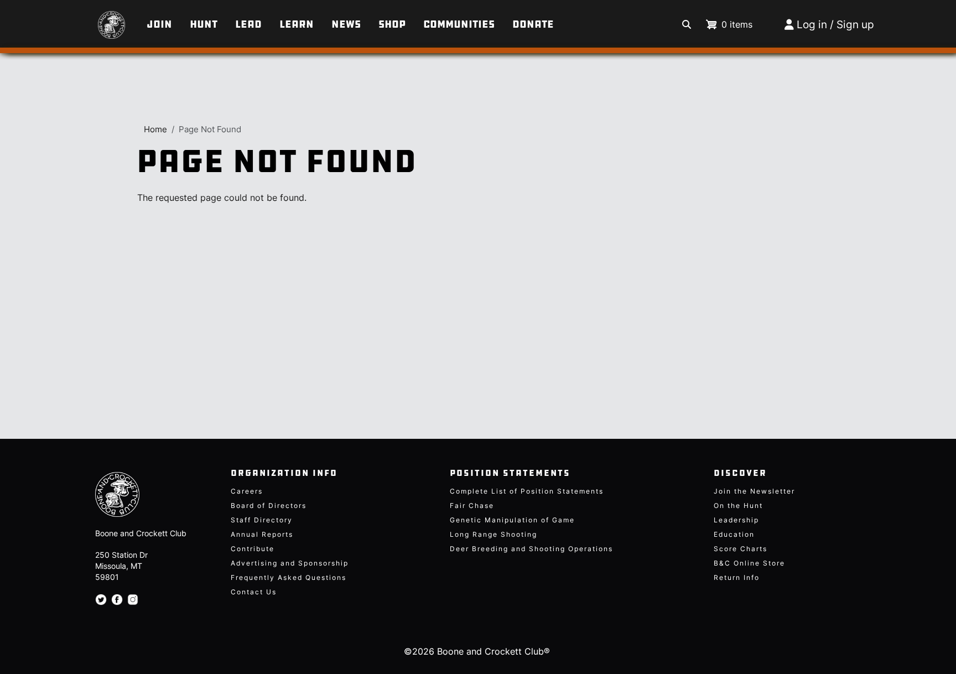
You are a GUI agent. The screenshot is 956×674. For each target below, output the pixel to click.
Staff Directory (262, 520)
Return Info (737, 577)
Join (159, 24)
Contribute (252, 549)
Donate (533, 24)
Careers (247, 491)
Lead (248, 24)
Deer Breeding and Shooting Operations (531, 549)
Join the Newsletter (754, 491)
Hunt (203, 24)
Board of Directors (268, 505)
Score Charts (740, 549)
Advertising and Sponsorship (290, 563)
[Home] (93, 19)
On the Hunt (738, 505)
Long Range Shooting (493, 534)
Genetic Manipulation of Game (512, 520)
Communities (459, 24)
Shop (392, 24)
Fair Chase (472, 505)
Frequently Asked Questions (288, 577)
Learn (296, 24)
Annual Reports (262, 534)
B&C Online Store (749, 563)
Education (734, 534)
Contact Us (254, 592)
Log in (812, 24)
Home (155, 129)
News (346, 24)
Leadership (736, 520)
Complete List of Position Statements (527, 491)
